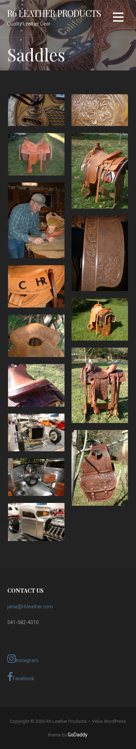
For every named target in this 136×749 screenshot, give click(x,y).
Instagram (27, 660)
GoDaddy (78, 734)
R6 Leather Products (54, 13)
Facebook (23, 678)
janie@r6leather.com (30, 606)
